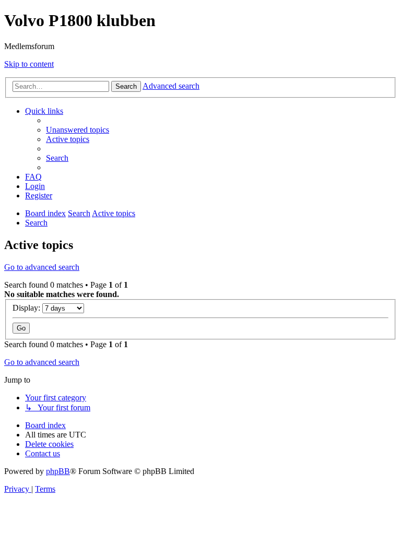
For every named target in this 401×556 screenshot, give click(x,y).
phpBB (58, 471)
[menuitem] (77, 129)
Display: (27, 307)
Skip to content (29, 64)
